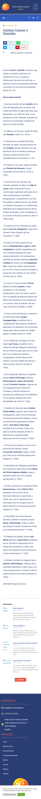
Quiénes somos (8, 746)
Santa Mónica (19, 626)
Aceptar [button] (21, 794)
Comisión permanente (10, 755)
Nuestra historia (8, 751)
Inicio (5, 742)
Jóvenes (5, 764)
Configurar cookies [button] (9, 794)
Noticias (5, 774)
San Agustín (18, 608)
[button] (3, 17)
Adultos (5, 760)
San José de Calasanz (22, 660)
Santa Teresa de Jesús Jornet (25, 643)
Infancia (5, 769)
